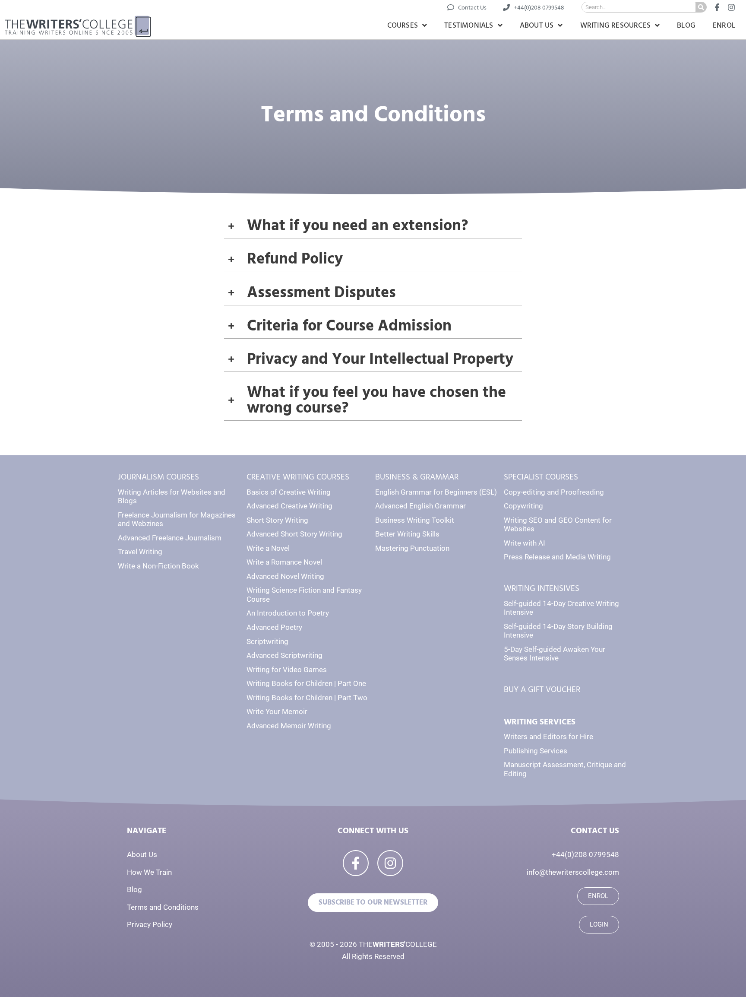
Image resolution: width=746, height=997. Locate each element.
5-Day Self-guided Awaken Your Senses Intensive (554, 654)
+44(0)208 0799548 (585, 854)
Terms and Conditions (163, 907)
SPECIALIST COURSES (541, 477)
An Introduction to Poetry (288, 613)
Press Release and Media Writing (557, 556)
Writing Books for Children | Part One (306, 683)
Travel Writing (140, 551)
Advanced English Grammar (420, 506)
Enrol (724, 25)
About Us (537, 25)
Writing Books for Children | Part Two (307, 697)
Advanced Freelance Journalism (169, 537)
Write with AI (524, 543)
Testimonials (468, 25)
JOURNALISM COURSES (158, 477)
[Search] (700, 7)
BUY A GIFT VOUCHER (542, 689)
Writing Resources (615, 25)
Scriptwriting (267, 641)
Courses (402, 25)
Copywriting (523, 506)
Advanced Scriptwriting (284, 655)
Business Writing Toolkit (414, 520)
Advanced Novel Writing (285, 576)
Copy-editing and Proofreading (554, 492)
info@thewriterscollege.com (573, 872)
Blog (686, 25)
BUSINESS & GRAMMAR (416, 477)
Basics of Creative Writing (289, 492)
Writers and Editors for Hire (548, 736)
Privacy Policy (149, 924)
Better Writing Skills (407, 534)
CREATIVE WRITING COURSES (298, 477)
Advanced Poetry (274, 627)
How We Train (149, 872)
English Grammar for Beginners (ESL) (436, 492)
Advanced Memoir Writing (289, 725)
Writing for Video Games (287, 669)
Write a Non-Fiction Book (158, 566)
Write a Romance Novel (284, 562)
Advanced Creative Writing (289, 506)
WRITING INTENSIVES (541, 588)
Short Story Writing (277, 520)
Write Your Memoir (277, 711)
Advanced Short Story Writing (294, 534)
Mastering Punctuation (412, 548)
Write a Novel (268, 548)
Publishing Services (535, 750)
